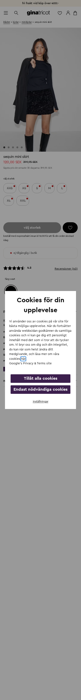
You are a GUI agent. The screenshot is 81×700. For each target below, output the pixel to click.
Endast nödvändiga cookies (41, 389)
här (23, 358)
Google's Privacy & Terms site (30, 363)
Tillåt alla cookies (40, 378)
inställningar (40, 401)
